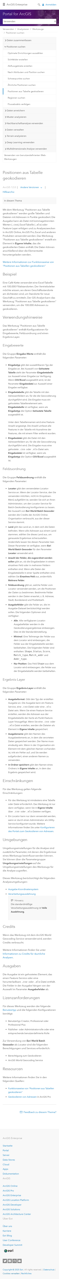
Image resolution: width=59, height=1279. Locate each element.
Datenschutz (48, 1269)
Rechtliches (26, 1273)
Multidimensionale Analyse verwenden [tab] (27, 148)
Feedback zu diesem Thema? (40, 1112)
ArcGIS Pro (8, 1190)
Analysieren (23, 29)
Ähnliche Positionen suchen (22, 85)
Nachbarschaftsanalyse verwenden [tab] (25, 123)
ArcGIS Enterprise (17, 4)
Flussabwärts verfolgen (19, 104)
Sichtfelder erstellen (18, 59)
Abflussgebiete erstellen (20, 66)
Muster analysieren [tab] (16, 117)
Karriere (7, 1231)
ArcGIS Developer (12, 1204)
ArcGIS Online (10, 1186)
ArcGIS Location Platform (16, 1200)
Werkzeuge (38, 29)
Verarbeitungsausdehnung (22, 894)
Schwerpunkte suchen (19, 78)
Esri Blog (7, 1235)
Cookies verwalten (11, 1273)
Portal (6, 1150)
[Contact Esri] (19, 1261)
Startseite (7, 1145)
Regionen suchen (16, 98)
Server (6, 1155)
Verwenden (8, 29)
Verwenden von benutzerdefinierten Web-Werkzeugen (25, 157)
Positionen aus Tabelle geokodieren (26, 91)
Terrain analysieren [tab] (16, 136)
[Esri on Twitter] (5, 1261)
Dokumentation (11, 1173)
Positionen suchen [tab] (16, 46)
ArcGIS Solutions (11, 1209)
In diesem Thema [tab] (13, 200)
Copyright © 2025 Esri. (13, 1269)
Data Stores (9, 1159)
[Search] (39, 4)
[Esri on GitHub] (14, 1261)
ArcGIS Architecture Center (17, 1214)
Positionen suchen (15, 33)
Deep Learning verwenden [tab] (20, 142)
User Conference (11, 1240)
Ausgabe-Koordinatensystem (23, 889)
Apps (5, 1169)
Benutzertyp (9, 1009)
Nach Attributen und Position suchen (26, 72)
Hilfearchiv (8, 191)
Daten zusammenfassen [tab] (19, 40)
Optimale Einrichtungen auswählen (25, 53)
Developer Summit (12, 1245)
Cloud (6, 1164)
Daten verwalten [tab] (15, 129)
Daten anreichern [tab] (16, 110)
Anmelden (51, 4)
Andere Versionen (29, 187)
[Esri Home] (9, 1251)
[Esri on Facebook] (10, 1261)
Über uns (7, 1226)
